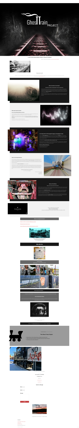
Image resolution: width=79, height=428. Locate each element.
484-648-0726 (20, 424)
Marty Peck (49, 323)
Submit (25, 401)
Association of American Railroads (55, 59)
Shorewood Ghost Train (36, 323)
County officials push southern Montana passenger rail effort (29, 226)
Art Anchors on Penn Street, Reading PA (32, 339)
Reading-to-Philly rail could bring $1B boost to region (28, 221)
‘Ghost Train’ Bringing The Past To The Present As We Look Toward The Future (38, 338)
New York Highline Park (45, 135)
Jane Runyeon (35, 262)
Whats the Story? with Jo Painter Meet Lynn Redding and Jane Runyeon (37, 337)
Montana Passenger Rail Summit (25, 223)
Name (22, 386)
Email (22, 390)
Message (21, 393)
